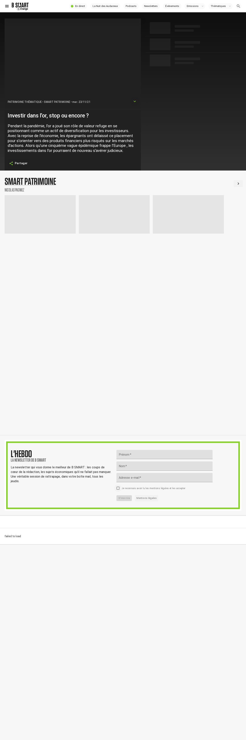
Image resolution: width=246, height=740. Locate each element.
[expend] (134, 101)
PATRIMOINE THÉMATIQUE (25, 101)
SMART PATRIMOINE (57, 101)
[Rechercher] (238, 6)
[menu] (7, 6)
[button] (78, 6)
